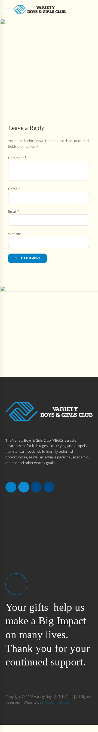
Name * (14, 188)
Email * (13, 211)
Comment (17, 157)
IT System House (55, 702)
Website (14, 233)
